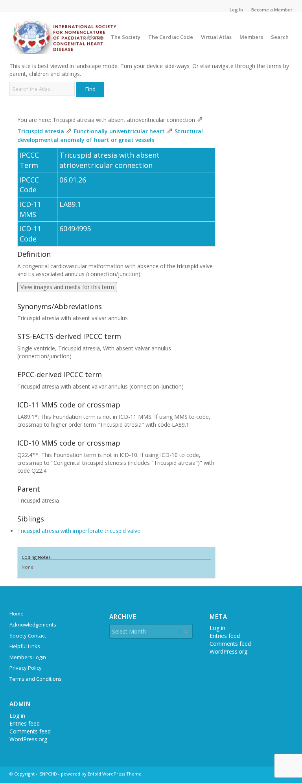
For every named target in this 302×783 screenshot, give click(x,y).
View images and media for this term (67, 287)
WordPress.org (28, 739)
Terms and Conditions (35, 678)
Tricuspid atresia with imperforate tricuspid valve (78, 530)
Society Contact (27, 635)
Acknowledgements (32, 624)
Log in (17, 715)
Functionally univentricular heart (119, 131)
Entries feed (24, 723)
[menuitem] (236, 10)
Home (16, 613)
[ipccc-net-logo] (64, 35)
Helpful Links (24, 646)
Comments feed (30, 731)
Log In (236, 10)
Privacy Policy (25, 667)
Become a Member (272, 10)
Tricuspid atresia (40, 131)
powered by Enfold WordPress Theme (101, 774)
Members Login (27, 657)
